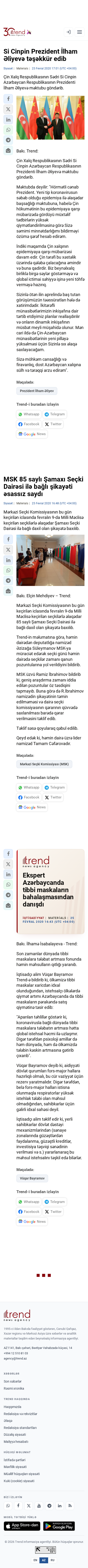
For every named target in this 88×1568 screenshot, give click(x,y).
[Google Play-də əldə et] (59, 1526)
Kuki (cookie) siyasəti (19, 1481)
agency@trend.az (15, 1358)
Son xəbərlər (13, 1381)
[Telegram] (49, 1506)
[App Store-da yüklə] (22, 1526)
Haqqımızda (12, 1407)
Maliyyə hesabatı (16, 1442)
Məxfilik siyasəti (15, 1467)
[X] (28, 1506)
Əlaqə (8, 1421)
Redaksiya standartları (20, 1428)
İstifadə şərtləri (14, 1460)
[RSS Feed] (70, 1506)
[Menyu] (79, 32)
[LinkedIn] (59, 1506)
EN (35, 1560)
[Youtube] (39, 1506)
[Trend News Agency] (17, 1315)
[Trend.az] (17, 32)
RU (53, 1560)
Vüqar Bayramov (32, 1178)
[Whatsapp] (8, 1506)
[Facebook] (18, 1506)
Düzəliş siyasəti (15, 1434)
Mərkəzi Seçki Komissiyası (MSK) (44, 764)
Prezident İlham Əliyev (37, 391)
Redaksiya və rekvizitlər (20, 1414)
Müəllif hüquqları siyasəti (22, 1474)
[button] (8, 98)
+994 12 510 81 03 (16, 1353)
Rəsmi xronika (14, 1388)
